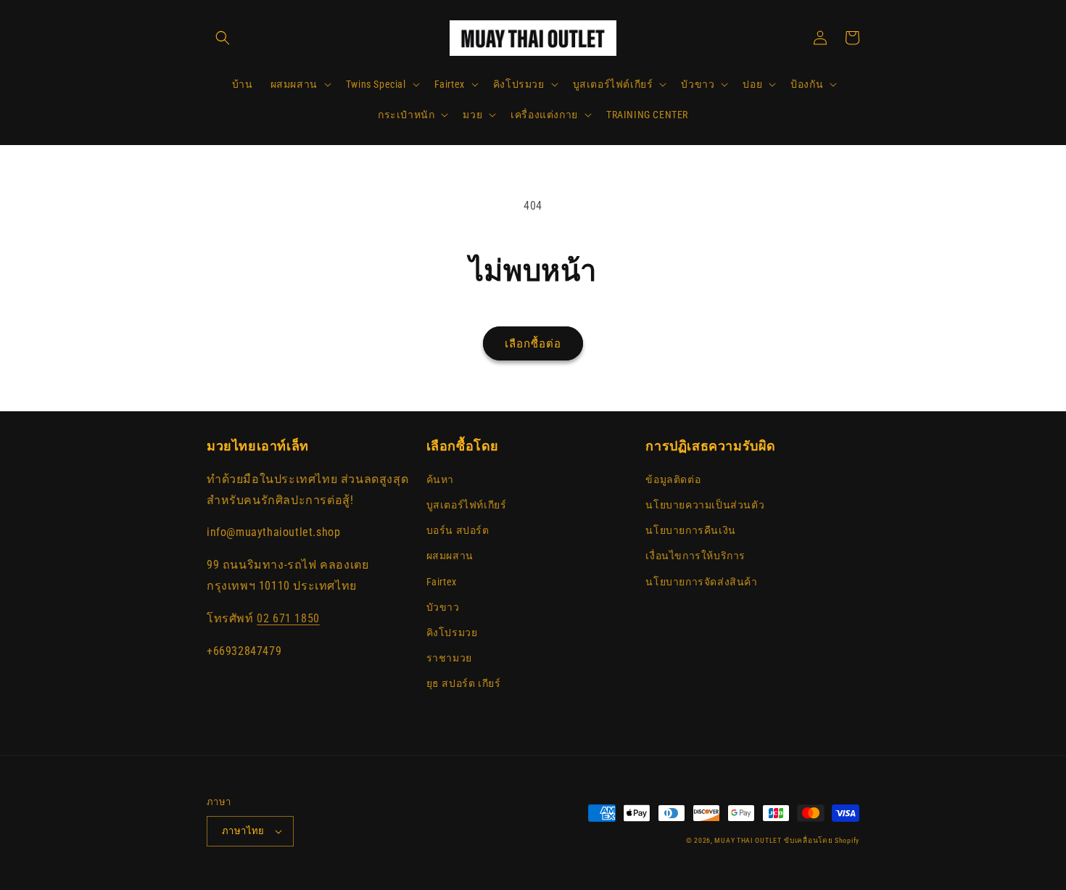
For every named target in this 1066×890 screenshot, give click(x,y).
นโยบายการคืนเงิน (690, 530)
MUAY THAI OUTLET (747, 840)
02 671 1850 (288, 618)
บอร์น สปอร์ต (457, 530)
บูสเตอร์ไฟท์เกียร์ (466, 505)
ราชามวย (449, 658)
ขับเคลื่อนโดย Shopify (821, 840)
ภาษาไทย (243, 830)
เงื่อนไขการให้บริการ (695, 555)
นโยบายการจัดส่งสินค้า (701, 582)
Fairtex (441, 582)
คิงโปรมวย (452, 632)
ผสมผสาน (450, 555)
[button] (223, 38)
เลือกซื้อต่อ (533, 343)
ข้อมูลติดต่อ (673, 479)
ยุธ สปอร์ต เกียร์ (463, 683)
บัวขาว (443, 607)
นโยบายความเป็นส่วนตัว (704, 505)
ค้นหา (440, 479)
